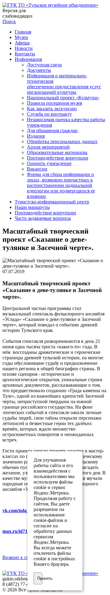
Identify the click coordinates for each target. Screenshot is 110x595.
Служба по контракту (49, 114)
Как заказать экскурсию (52, 108)
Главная (23, 31)
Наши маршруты (32, 207)
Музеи (21, 37)
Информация (28, 59)
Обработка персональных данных (62, 141)
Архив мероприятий (48, 147)
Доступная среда (44, 64)
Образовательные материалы (57, 152)
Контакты (25, 53)
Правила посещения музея (54, 103)
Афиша (22, 42)
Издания (36, 136)
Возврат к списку (20, 557)
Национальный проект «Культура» (63, 97)
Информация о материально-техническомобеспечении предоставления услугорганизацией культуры (64, 84)
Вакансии (37, 168)
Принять (39, 578)
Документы (39, 70)
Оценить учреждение (49, 163)
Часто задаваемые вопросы (43, 218)
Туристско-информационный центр (52, 201)
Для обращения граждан (52, 130)
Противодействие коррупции (57, 157)
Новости (24, 48)
